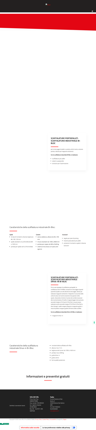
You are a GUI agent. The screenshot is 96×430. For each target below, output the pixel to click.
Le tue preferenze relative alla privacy (56, 428)
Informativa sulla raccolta (30, 428)
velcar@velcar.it (54, 411)
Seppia (64, 419)
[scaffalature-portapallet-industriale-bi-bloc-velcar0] (29, 283)
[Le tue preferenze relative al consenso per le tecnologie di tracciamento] (94, 322)
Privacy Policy (38, 419)
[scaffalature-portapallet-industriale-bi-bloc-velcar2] (29, 339)
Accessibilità (53, 419)
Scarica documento (14, 410)
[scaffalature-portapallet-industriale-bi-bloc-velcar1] (29, 311)
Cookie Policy (46, 419)
